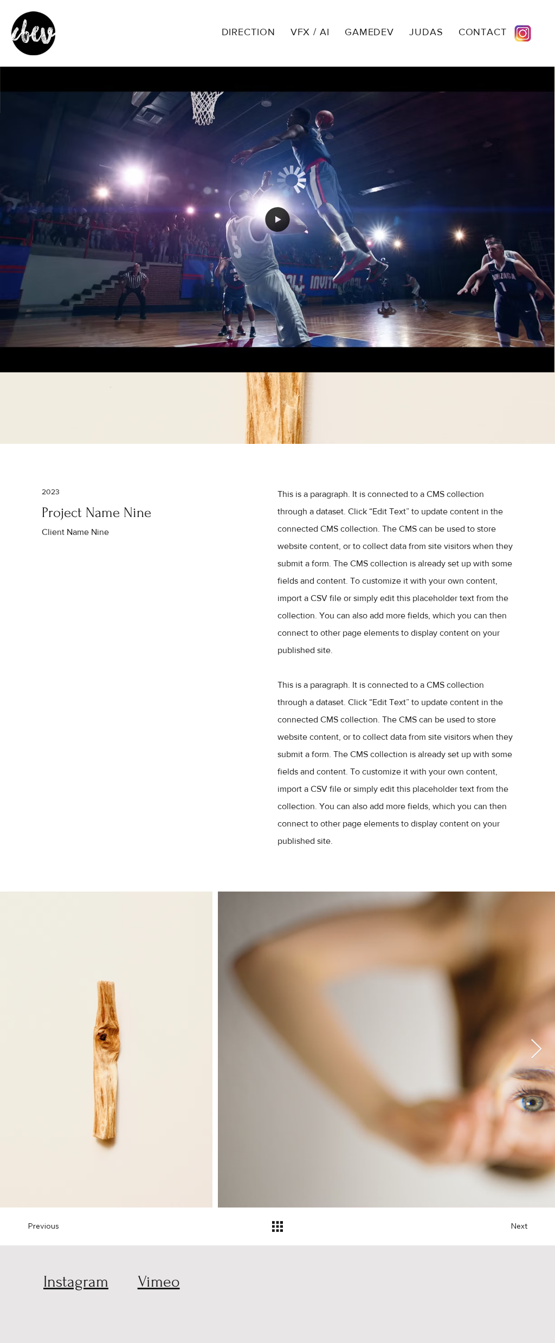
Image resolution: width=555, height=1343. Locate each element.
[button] (535, 359)
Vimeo (159, 1281)
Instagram (75, 1281)
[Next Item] (536, 1049)
